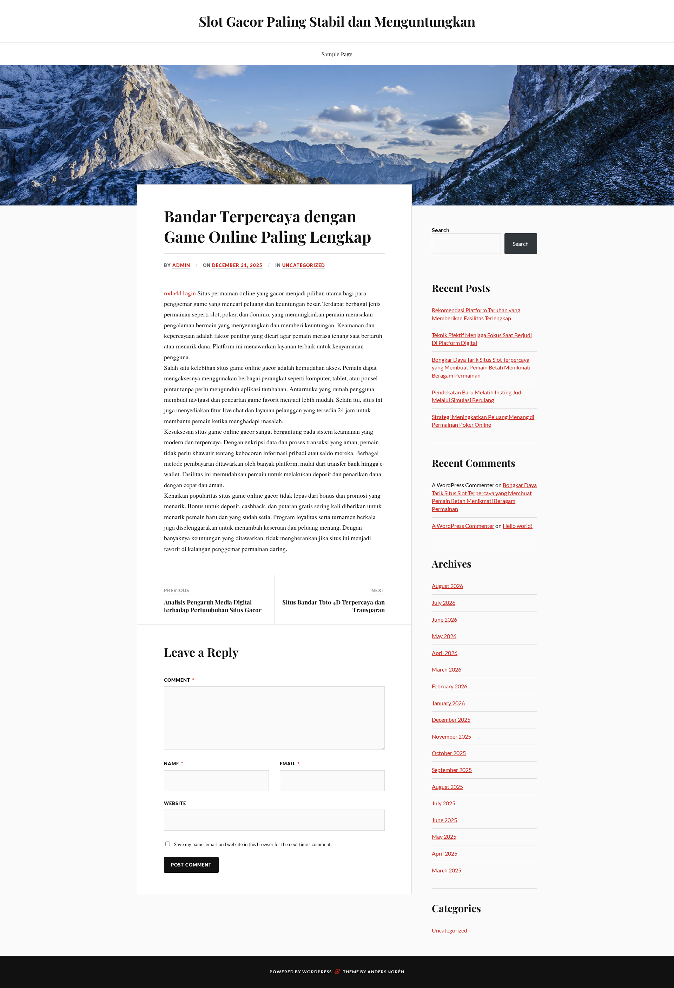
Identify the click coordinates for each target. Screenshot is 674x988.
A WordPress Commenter (463, 525)
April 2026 (444, 652)
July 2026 (443, 602)
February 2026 (449, 686)
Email (290, 763)
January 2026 (448, 703)
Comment (179, 680)
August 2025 (447, 786)
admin (181, 265)
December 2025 (451, 719)
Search (440, 230)
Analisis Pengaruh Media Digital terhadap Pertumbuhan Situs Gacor (213, 606)
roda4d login (180, 293)
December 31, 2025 (237, 265)
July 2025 (443, 803)
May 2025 (444, 836)
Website (175, 803)
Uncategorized (303, 265)
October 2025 (449, 753)
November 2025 (451, 736)
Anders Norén (386, 971)
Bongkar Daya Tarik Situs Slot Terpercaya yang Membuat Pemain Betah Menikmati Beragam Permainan (481, 367)
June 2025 (444, 820)
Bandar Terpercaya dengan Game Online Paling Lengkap (267, 225)
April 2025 (444, 853)
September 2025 (452, 769)
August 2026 (447, 585)
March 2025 (446, 870)
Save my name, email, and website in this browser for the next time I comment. (253, 844)
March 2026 (446, 669)
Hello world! (518, 525)
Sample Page (337, 54)
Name (173, 763)
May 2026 (444, 636)
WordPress (317, 971)
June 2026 (444, 619)
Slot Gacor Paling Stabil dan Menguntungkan (337, 21)
